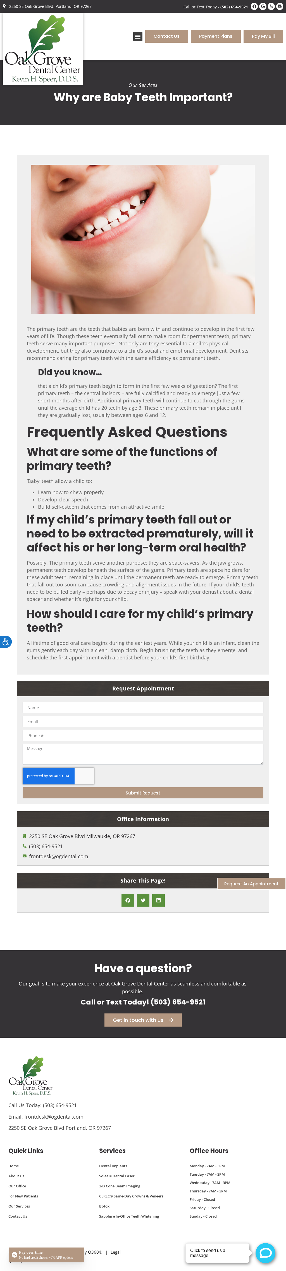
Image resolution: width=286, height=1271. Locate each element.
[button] (137, 36)
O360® (95, 1252)
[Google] (262, 6)
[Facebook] (254, 6)
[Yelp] (271, 6)
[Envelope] (279, 6)
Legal (116, 1252)
